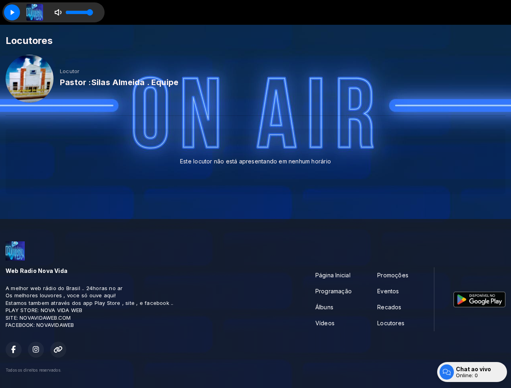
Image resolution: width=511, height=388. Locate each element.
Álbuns (324, 307)
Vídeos (325, 323)
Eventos (388, 291)
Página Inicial (333, 275)
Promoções (392, 275)
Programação (333, 291)
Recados (389, 307)
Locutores (390, 323)
